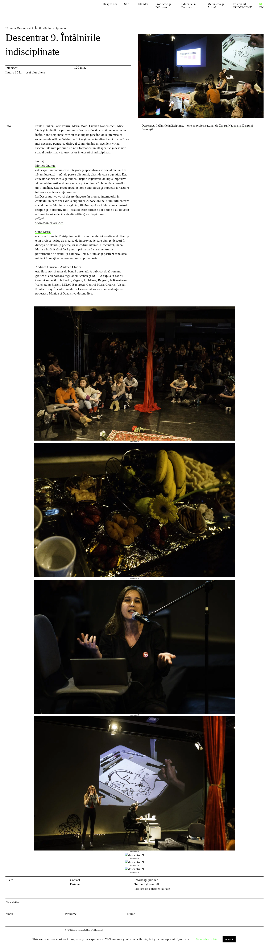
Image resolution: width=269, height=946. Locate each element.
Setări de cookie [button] (206, 939)
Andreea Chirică (71, 267)
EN (261, 7)
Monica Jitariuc (45, 165)
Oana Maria (43, 231)
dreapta (259, 308)
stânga (19, 590)
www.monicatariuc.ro (49, 223)
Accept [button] (229, 939)
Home (9, 28)
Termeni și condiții (146, 884)
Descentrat (46, 196)
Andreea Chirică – (47, 267)
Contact (75, 880)
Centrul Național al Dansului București (29, 8)
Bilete (9, 880)
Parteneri (76, 884)
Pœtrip (63, 236)
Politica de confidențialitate (152, 888)
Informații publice (146, 880)
